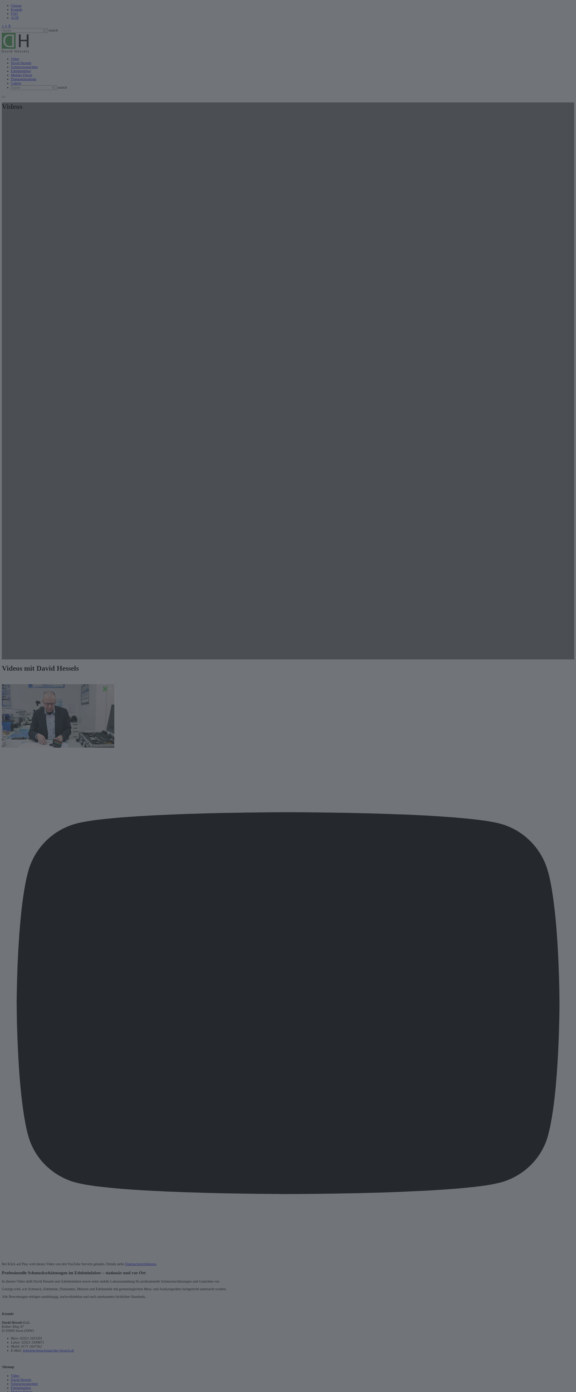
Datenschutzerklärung (140, 1264)
